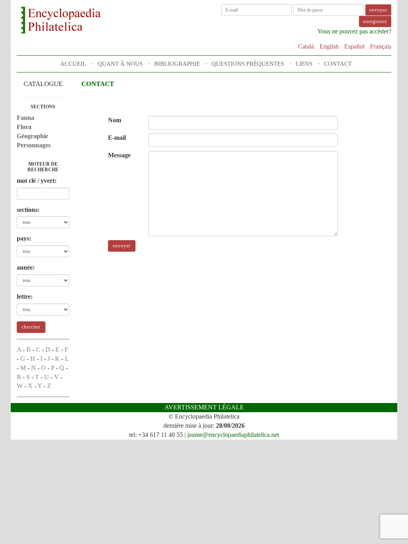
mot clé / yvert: (37, 180)
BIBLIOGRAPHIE (177, 64)
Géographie (32, 136)
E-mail (117, 137)
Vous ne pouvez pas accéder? (354, 31)
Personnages (34, 145)
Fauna (25, 117)
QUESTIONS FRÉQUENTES (248, 64)
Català (306, 46)
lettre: (25, 296)
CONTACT (338, 64)
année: (26, 267)
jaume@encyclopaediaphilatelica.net (233, 434)
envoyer (122, 246)
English (329, 46)
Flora (24, 126)
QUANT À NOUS (120, 64)
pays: (24, 238)
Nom (114, 120)
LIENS (304, 64)
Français (380, 46)
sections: (28, 209)
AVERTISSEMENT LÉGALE (204, 407)
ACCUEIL (73, 64)
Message (119, 155)
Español (354, 46)
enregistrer (375, 21)
